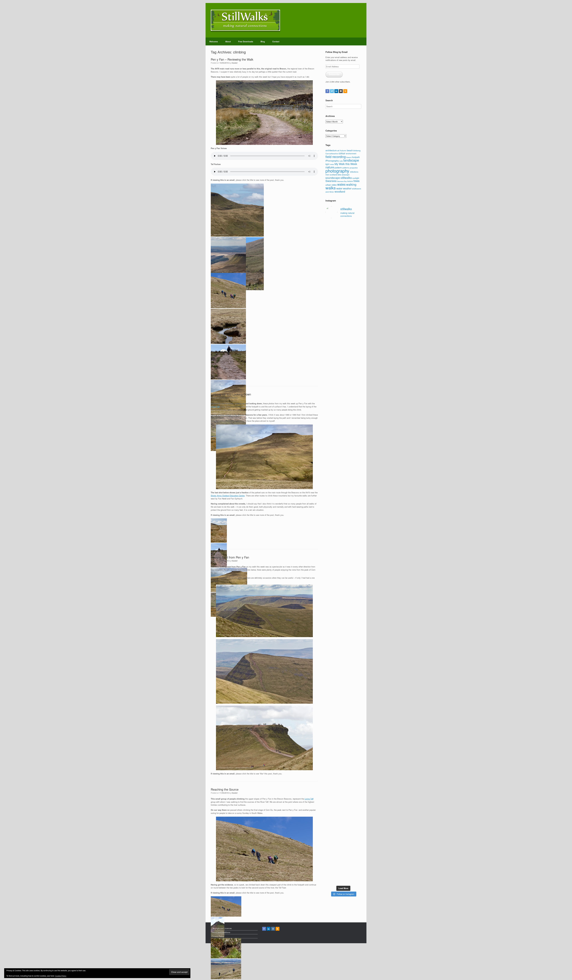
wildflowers (356, 188)
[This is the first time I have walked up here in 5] (329, 243)
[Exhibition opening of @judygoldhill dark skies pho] (348, 654)
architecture (331, 150)
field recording (335, 156)
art (338, 150)
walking (351, 184)
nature (329, 167)
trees (356, 181)
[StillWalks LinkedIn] (336, 91)
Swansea (330, 181)
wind (327, 192)
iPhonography (332, 160)
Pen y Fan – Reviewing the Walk (232, 59)
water (339, 188)
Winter (331, 192)
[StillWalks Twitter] (332, 91)
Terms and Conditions (221, 932)
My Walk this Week (346, 164)
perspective (354, 167)
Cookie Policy (60, 975)
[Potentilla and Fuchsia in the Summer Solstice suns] (348, 826)
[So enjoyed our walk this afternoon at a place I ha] (339, 471)
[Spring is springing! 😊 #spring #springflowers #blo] (329, 816)
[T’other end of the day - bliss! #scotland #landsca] (339, 734)
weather (347, 188)
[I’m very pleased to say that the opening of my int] (357, 503)
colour (342, 153)
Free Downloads (245, 41)
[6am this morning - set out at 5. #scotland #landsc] (348, 730)
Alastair (234, 62)
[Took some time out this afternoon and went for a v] (348, 435)
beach (350, 150)
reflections (354, 171)
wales (341, 184)
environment (351, 153)
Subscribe (334, 74)
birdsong (356, 150)
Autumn (343, 150)
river (327, 174)
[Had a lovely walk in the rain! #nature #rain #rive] (339, 235)
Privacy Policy (218, 936)
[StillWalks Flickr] (341, 91)
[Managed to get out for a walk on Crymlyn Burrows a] (339, 831)
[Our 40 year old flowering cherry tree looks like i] (348, 312)
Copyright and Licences (222, 928)
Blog (263, 41)
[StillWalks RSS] (345, 91)
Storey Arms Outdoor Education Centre (228, 495)
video (334, 184)
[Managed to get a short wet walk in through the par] (339, 644)
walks (330, 188)
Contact (275, 41)
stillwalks (346, 178)
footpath (356, 157)
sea (339, 174)
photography (337, 171)
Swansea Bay (342, 181)
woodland (340, 191)
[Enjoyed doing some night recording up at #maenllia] (329, 757)
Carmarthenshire (331, 153)
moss (332, 164)
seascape (345, 174)
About (228, 41)
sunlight (355, 178)
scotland (333, 174)
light (327, 164)
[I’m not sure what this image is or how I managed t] (357, 658)
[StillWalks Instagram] (273, 929)
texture (350, 181)
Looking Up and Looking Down (231, 394)
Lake (341, 161)
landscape (351, 160)
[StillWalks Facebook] (327, 91)
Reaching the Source (224, 789)
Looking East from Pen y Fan (230, 557)
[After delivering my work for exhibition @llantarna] (357, 842)
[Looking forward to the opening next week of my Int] (329, 649)
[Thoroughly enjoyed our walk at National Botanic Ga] (357, 248)
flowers (348, 157)
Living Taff (215, 406)
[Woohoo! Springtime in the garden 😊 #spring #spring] (329, 419)
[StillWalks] (245, 20)
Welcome (213, 41)
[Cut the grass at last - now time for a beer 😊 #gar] (357, 731)
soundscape (332, 178)
